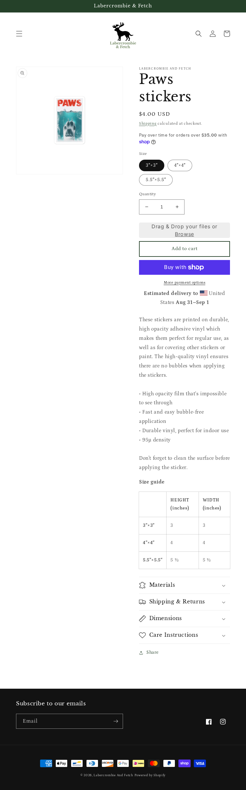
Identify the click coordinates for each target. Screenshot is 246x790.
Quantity (147, 194)
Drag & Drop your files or (184, 230)
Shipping (148, 124)
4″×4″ (179, 165)
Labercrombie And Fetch (113, 775)
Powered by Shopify (150, 775)
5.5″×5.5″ (156, 179)
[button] (19, 34)
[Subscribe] (116, 721)
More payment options (184, 283)
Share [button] (152, 652)
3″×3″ (152, 165)
